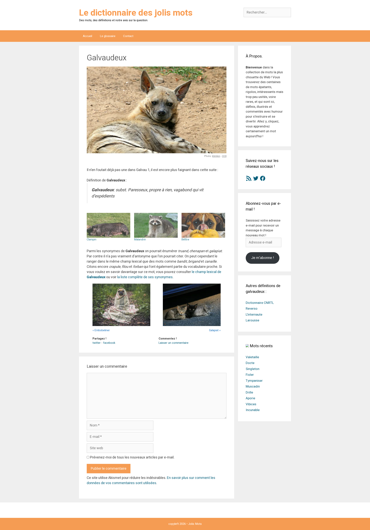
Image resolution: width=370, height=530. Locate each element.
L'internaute (254, 314)
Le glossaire (107, 36)
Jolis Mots (195, 524)
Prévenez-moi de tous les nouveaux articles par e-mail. (132, 457)
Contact (128, 36)
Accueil (87, 36)
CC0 (224, 156)
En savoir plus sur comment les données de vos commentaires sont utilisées (151, 480)
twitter (96, 343)
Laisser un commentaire (173, 343)
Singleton (252, 369)
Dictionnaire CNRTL (260, 302)
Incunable (253, 410)
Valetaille (252, 357)
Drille (249, 392)
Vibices (251, 404)
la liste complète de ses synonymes (145, 277)
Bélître (185, 240)
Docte (250, 363)
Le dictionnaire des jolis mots (136, 13)
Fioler (250, 374)
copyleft (173, 524)
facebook (109, 343)
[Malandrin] (156, 225)
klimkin (216, 156)
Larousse (252, 320)
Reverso (251, 308)
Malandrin (140, 240)
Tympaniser (254, 380)
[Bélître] (203, 225)
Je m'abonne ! (262, 257)
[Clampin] (108, 225)
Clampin (91, 240)
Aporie (250, 398)
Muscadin (253, 386)
